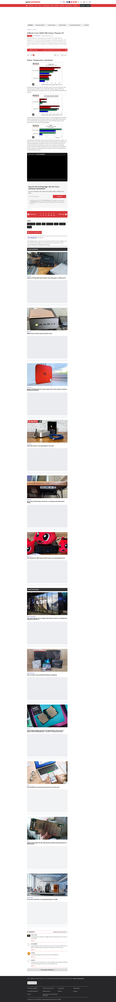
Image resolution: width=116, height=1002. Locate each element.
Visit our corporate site (78, 978)
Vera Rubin (86, 25)
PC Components (46, 5)
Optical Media (31, 224)
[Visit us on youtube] (73, 2)
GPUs (39, 5)
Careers (29, 994)
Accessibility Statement (32, 991)
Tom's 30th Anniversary (75, 25)
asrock (29, 227)
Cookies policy (76, 988)
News (52, 5)
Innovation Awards (40, 25)
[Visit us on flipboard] (76, 2)
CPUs (36, 5)
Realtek (38, 224)
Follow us (57, 55)
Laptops (57, 5)
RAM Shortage (62, 25)
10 (48, 215)
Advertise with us (46, 991)
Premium (83, 5)
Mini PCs (34, 29)
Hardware (62, 224)
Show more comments (47, 969)
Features (29, 35)
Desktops (62, 5)
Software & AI (69, 5)
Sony (43, 224)
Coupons (75, 5)
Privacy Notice (34, 201)
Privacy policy (61, 988)
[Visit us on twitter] (69, 2)
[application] (47, 167)
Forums (88, 5)
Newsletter (65, 55)
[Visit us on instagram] (71, 2)
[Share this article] (28, 55)
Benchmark (50, 224)
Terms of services (45, 200)
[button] (88, 2)
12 (54, 215)
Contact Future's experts (48, 988)
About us (60, 991)
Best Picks (31, 5)
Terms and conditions (32, 988)
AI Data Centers (51, 25)
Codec (56, 224)
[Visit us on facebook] (67, 2)
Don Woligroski (37, 35)
